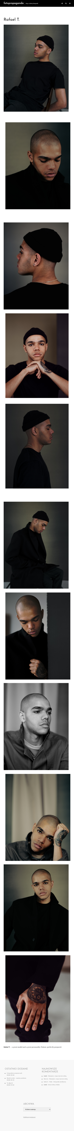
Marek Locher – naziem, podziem (16, 1078)
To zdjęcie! (10, 1083)
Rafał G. (46, 1082)
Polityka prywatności (29, 1117)
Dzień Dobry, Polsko (54, 1084)
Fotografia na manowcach (14, 1073)
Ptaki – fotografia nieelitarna (57, 1082)
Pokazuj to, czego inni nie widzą (57, 1076)
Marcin (46, 1079)
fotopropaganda (14, 3)
